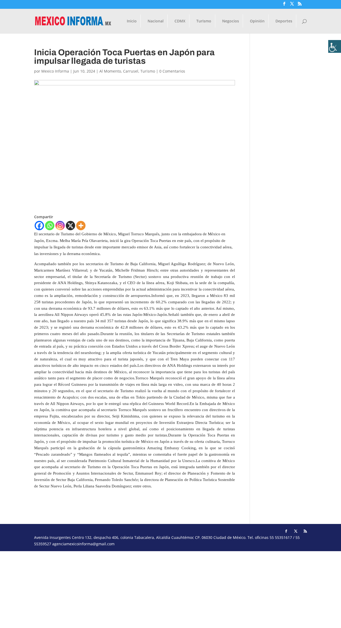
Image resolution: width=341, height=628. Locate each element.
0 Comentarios (172, 71)
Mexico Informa (55, 71)
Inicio (132, 21)
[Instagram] (60, 225)
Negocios (230, 21)
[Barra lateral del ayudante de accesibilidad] (334, 46)
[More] (81, 225)
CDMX (179, 21)
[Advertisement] (160, 588)
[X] (70, 225)
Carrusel (130, 71)
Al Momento (110, 71)
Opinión (257, 21)
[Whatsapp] (49, 225)
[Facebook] (39, 225)
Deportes (283, 21)
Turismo (203, 21)
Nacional (156, 21)
